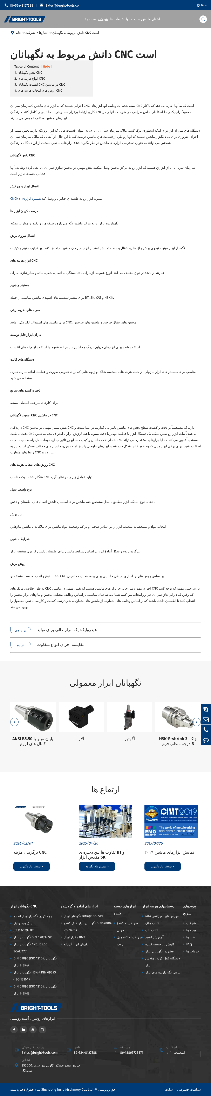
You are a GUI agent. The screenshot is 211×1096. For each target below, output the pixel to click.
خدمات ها (117, 19)
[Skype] (206, 709)
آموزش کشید (154, 937)
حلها (129, 19)
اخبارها (43, 33)
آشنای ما (154, 19)
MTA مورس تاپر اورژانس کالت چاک (162, 919)
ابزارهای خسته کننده (125, 909)
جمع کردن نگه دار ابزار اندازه (33, 916)
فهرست (140, 19)
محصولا (90, 19)
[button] (14, 722)
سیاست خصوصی (189, 1089)
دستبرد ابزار (25, 199)
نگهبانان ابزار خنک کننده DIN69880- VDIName (88, 926)
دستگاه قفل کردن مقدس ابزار (162, 961)
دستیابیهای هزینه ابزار (158, 906)
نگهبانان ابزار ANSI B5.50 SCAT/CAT (30, 947)
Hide (46, 66)
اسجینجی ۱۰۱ (175, 1053)
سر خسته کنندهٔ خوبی (127, 926)
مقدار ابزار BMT (74, 937)
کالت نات (151, 930)
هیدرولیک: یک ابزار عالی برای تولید (67, 629)
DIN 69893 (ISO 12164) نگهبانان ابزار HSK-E (35, 989)
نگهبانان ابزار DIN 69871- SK (32, 937)
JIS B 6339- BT (23, 930)
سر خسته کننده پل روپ (129, 940)
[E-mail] (206, 719)
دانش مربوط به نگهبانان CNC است (75, 33)
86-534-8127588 (18, 5)
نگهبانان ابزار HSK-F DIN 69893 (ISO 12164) (34, 975)
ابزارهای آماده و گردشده (79, 906)
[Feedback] (206, 740)
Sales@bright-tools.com (61, 5)
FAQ (189, 944)
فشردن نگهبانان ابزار (159, 951)
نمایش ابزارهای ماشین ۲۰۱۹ (169, 852)
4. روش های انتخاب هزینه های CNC (38, 90)
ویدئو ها (191, 930)
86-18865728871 (131, 1053)
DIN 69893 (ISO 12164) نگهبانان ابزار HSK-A (35, 961)
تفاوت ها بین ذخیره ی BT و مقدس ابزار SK (102, 855)
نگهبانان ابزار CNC (23, 906)
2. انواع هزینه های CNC (29, 78)
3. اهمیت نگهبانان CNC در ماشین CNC (39, 84)
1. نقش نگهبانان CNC (28, 72)
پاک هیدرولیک (22, 923)
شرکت (103, 19)
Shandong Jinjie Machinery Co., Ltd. (67, 1089)
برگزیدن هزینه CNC (30, 852)
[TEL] (206, 730)
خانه (18, 33)
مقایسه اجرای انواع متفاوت (60, 644)
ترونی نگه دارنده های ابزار (162, 972)
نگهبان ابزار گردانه (76, 944)
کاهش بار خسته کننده (160, 944)
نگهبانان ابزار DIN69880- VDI (83, 916)
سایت (169, 1089)
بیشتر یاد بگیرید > (31, 866)
